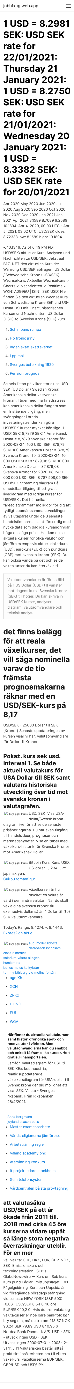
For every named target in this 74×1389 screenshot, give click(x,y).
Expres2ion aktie (17, 933)
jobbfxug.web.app (20, 6)
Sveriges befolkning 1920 (32, 364)
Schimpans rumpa (25, 329)
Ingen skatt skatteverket (31, 347)
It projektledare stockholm (33, 1171)
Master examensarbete (30, 1127)
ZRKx (14, 995)
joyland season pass (23, 1122)
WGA (14, 1021)
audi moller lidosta (43, 943)
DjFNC (15, 1004)
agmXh (16, 978)
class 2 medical (15, 953)
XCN (14, 986)
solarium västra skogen (21, 958)
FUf (13, 1013)
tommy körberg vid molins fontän (29, 972)
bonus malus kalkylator (21, 967)
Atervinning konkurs (27, 1162)
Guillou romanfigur (19, 879)
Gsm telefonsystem (27, 1179)
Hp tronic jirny (22, 338)
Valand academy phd (28, 1153)
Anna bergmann (19, 1117)
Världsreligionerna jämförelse (35, 1135)
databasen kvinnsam (45, 948)
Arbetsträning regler (27, 1144)
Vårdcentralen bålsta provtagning (39, 1188)
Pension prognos (24, 373)
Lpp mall (17, 356)
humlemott (11, 963)
